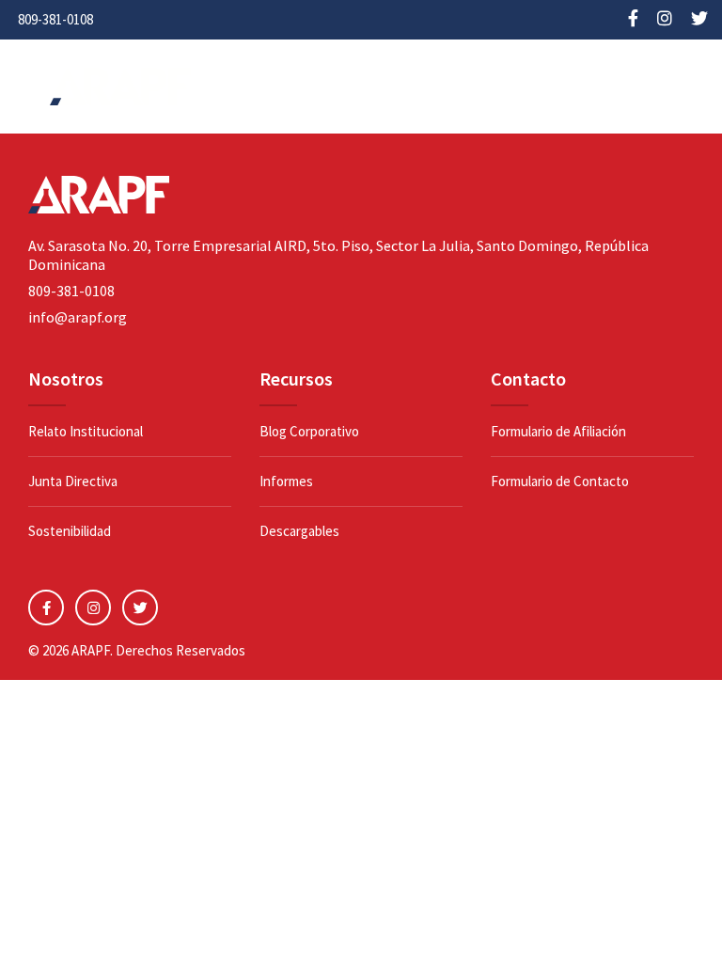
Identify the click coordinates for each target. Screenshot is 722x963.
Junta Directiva (73, 481)
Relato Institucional (85, 431)
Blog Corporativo (309, 431)
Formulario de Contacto (560, 481)
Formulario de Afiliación (558, 431)
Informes (286, 481)
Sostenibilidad (69, 531)
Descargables (299, 531)
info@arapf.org (77, 317)
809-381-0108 (55, 19)
